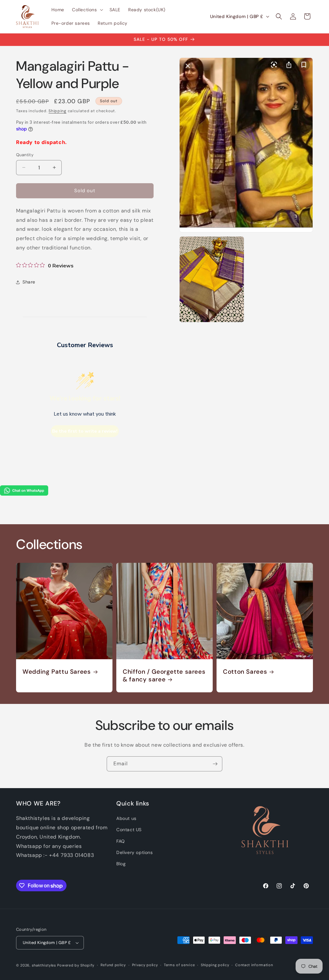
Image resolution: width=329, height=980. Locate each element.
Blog (121, 864)
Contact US (129, 829)
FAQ (120, 841)
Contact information (254, 965)
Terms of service (179, 965)
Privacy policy (145, 965)
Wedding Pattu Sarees (56, 672)
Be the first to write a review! (85, 431)
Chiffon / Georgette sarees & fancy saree (164, 675)
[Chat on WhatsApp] (24, 493)
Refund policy (113, 965)
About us (126, 818)
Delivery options (134, 852)
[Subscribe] (215, 763)
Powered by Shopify (75, 965)
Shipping (58, 110)
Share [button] (28, 282)
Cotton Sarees (245, 672)
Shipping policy (215, 965)
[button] (87, 9)
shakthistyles (44, 965)
